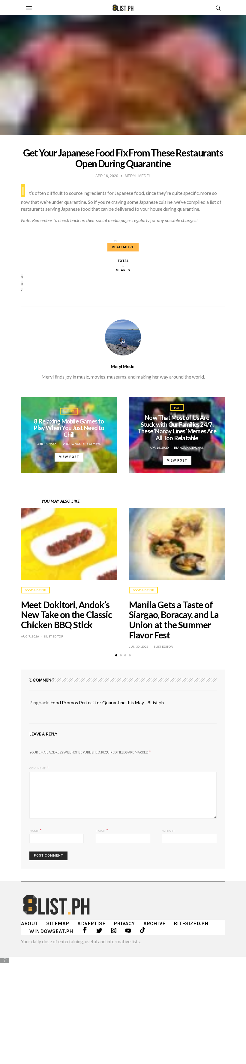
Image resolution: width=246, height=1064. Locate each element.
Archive (154, 923)
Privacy (124, 923)
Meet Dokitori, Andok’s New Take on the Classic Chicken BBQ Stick (66, 614)
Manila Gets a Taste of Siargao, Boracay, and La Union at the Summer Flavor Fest (174, 619)
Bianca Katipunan (189, 447)
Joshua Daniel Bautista (81, 444)
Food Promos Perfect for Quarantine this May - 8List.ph (107, 702)
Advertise (91, 923)
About (29, 923)
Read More (123, 247)
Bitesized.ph (191, 923)
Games (69, 411)
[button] (116, 655)
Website (168, 831)
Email (102, 830)
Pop (177, 407)
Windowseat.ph (51, 931)
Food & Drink (35, 590)
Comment (37, 768)
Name (35, 830)
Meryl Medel (123, 366)
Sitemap (57, 923)
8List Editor (53, 636)
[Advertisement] (123, 1006)
